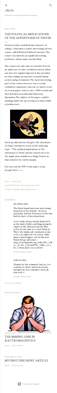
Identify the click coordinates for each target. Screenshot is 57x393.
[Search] (50, 4)
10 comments (17, 365)
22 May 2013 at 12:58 (22, 276)
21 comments (17, 345)
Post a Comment (13, 283)
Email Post (16, 181)
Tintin (37, 185)
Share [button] (7, 181)
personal (30, 185)
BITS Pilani (15, 185)
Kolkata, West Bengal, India (24, 189)
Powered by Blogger (30, 384)
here (21, 170)
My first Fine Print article (26, 360)
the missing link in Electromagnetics (20, 338)
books (23, 185)
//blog (9, 10)
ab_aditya (18, 204)
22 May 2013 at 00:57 (22, 252)
